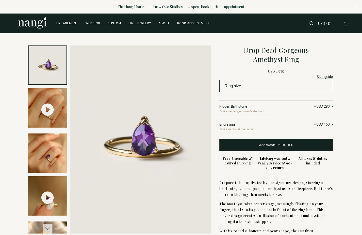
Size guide (325, 77)
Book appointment (193, 23)
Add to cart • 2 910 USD (276, 145)
